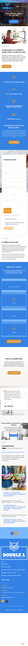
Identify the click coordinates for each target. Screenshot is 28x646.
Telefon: (4, 590)
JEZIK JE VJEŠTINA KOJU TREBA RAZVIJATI (13, 452)
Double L (11, 610)
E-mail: (3, 595)
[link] (2, 600)
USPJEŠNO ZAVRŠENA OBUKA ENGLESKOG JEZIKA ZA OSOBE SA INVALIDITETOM (15, 521)
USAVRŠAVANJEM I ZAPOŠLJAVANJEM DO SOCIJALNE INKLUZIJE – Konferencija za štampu (14, 508)
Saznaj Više (14, 21)
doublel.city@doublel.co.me (7, 597)
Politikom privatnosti (14, 224)
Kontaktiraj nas (14, 435)
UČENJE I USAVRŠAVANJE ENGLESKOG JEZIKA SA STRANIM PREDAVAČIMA (14, 494)
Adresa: (4, 586)
